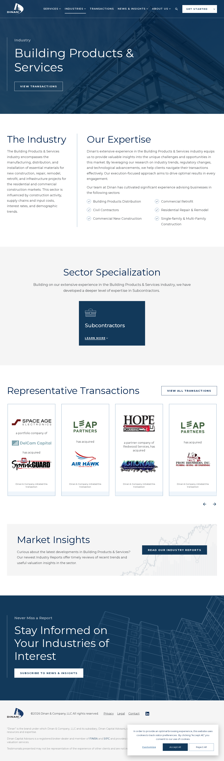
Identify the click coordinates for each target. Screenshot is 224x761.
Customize (149, 747)
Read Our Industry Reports (174, 550)
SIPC (107, 738)
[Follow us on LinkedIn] (147, 713)
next (214, 504)
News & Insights (132, 8)
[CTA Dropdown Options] (214, 9)
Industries (74, 8)
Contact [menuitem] (134, 713)
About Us (160, 8)
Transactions (102, 8)
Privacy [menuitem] (109, 713)
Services (51, 8)
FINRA (93, 738)
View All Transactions (189, 390)
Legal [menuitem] (121, 713)
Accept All (175, 747)
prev (204, 504)
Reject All (201, 747)
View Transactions (38, 86)
